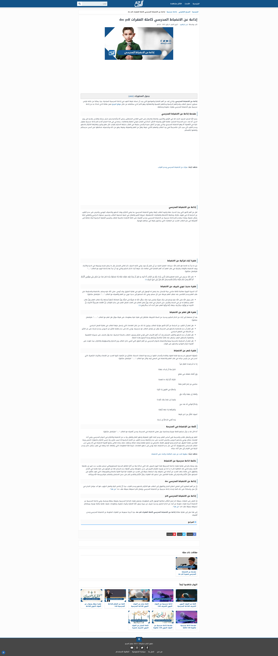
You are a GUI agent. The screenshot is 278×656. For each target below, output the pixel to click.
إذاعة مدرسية (172, 11)
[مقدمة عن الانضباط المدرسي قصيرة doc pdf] (186, 563)
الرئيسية (196, 3)
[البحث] (79, 4)
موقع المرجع (116, 104)
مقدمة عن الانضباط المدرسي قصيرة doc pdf (187, 573)
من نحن (159, 651)
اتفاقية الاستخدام (122, 651)
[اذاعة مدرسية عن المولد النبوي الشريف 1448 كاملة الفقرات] (162, 595)
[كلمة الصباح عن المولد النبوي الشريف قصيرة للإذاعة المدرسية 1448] (139, 617)
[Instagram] (137, 648)
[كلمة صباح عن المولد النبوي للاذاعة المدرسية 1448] (139, 595)
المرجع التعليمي (184, 11)
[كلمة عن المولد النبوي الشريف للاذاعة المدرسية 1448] (186, 595)
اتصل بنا (151, 651)
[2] (140, 305)
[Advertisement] (139, 77)
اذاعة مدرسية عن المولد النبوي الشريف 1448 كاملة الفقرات (163, 606)
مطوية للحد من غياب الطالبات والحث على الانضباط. (169, 454)
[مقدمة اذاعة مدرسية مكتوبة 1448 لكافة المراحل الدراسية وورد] (186, 617)
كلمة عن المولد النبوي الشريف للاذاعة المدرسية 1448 (186, 606)
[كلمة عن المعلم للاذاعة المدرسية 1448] (115, 595)
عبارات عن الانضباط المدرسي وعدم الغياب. (173, 167)
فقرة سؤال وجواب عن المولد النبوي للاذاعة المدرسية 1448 (93, 606)
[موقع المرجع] (139, 3)
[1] (146, 279)
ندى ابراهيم (184, 24)
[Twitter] (142, 648)
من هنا (113, 489)
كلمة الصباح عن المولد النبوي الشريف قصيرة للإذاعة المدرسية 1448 (140, 627)
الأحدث (187, 3)
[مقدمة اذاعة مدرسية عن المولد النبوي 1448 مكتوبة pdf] (162, 617)
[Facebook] (147, 648)
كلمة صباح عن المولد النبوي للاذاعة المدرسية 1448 (140, 606)
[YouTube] (132, 648)
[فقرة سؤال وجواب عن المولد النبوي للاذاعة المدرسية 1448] (91, 595)
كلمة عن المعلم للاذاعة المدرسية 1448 (116, 605)
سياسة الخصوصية (139, 651)
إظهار (131, 96)
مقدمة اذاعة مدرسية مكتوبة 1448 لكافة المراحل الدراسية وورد (188, 627)
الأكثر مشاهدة (176, 3)
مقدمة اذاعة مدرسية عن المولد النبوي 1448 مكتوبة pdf (162, 627)
